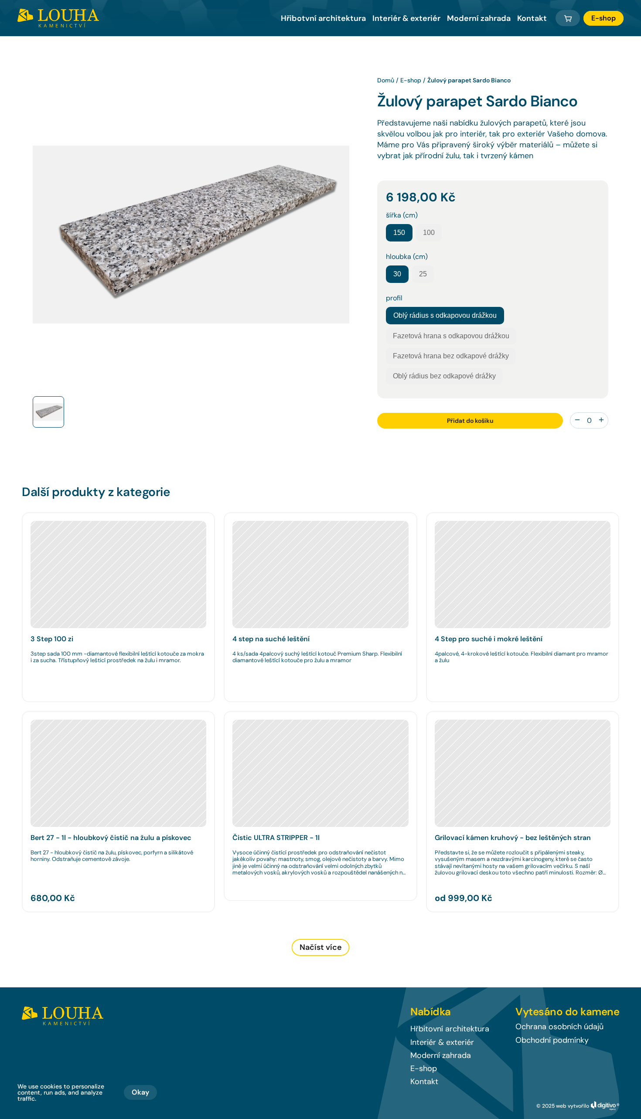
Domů (385, 80)
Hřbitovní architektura (449, 1029)
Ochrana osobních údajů (559, 1026)
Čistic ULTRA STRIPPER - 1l (276, 837)
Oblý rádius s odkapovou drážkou (445, 315)
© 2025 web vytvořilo (562, 1105)
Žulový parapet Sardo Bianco (469, 80)
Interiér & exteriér (406, 18)
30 (397, 274)
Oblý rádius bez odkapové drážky (444, 376)
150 (399, 232)
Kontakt (532, 18)
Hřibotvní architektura (323, 18)
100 (429, 232)
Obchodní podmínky (552, 1040)
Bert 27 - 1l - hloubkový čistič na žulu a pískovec (111, 837)
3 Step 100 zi (52, 638)
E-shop (410, 80)
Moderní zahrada (479, 18)
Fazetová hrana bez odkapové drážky (451, 356)
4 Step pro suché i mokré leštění (488, 638)
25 (423, 274)
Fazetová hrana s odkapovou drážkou (451, 336)
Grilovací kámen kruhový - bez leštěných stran (513, 837)
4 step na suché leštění (271, 638)
